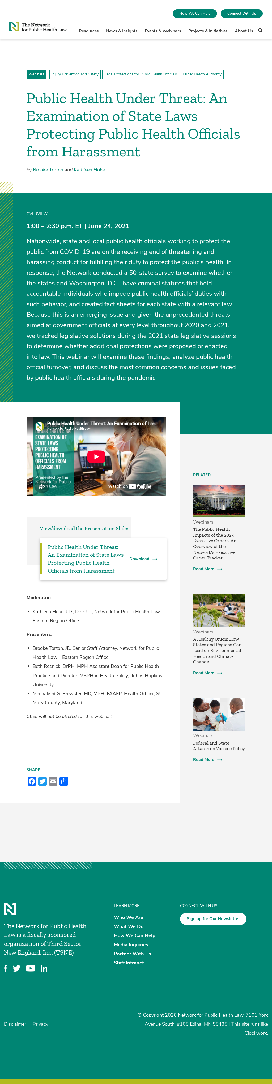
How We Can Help (194, 13)
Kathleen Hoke (89, 170)
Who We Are (128, 917)
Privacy (40, 1024)
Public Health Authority (202, 74)
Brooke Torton (48, 170)
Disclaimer (15, 1024)
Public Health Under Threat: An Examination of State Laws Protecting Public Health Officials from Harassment (86, 558)
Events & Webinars (163, 31)
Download (139, 559)
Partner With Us (132, 953)
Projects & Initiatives (208, 31)
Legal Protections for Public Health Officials (140, 74)
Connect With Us (241, 13)
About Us (244, 31)
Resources (89, 31)
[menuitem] (195, 13)
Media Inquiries (131, 944)
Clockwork (256, 1033)
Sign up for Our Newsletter (213, 919)
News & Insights (122, 31)
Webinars (36, 74)
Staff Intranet (129, 962)
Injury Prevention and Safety (75, 74)
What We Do (128, 926)
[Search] (258, 33)
